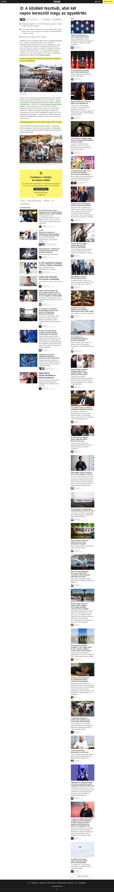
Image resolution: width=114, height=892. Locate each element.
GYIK (29, 882)
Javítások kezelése (51, 882)
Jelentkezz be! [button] (41, 194)
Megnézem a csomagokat (41, 189)
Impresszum (42, 882)
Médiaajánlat (71, 882)
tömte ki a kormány (56, 40)
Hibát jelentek (34, 882)
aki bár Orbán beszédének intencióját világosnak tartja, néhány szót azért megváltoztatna (40, 102)
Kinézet (99, 1)
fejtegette (38, 110)
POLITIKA (27, 20)
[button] (23, 201)
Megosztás (46, 19)
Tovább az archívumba (82, 876)
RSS (76, 882)
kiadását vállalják (44, 55)
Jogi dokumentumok (61, 882)
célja (37, 126)
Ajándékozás (58, 19)
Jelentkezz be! (109, 1)
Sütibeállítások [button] (82, 882)
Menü (4, 1)
